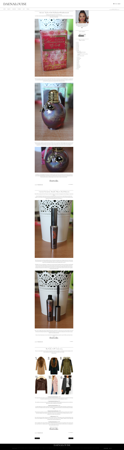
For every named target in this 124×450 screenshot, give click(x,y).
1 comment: (71, 341)
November (78, 51)
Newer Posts (37, 438)
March (78, 65)
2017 (77, 46)
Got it (110, 448)
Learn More (106, 448)
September (78, 58)
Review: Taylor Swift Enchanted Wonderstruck (54, 12)
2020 (77, 43)
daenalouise (14, 4)
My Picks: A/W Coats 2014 (54, 349)
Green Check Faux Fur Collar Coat (53, 401)
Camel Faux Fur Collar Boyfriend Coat (53, 396)
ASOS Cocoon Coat (53, 416)
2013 (77, 68)
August (78, 59)
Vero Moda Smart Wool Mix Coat (53, 421)
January (78, 67)
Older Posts (71, 438)
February (78, 66)
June (77, 61)
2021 (77, 42)
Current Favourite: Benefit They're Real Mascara (54, 192)
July (77, 60)
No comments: (71, 184)
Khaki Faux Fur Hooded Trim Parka (53, 405)
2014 (77, 50)
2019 (77, 44)
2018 (77, 45)
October (78, 57)
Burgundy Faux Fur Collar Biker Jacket (53, 410)
